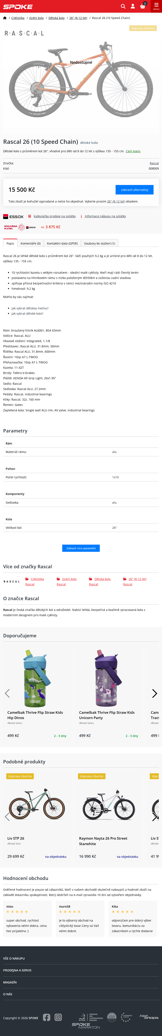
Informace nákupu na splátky (105, 216)
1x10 (115, 477)
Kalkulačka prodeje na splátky (55, 216)
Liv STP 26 (15, 838)
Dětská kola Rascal (100, 581)
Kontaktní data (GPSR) (62, 243)
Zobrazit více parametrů (81, 548)
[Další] (154, 693)
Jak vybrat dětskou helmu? (30, 308)
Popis (10, 243)
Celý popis (133, 151)
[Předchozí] (7, 693)
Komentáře (30, 243)
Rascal (154, 163)
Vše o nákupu (14, 958)
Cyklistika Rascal (34, 581)
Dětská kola (57, 18)
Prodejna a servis (17, 970)
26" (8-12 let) (78, 18)
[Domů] (5, 18)
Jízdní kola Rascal (67, 581)
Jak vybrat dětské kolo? (27, 313)
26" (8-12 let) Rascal (134, 581)
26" (114, 528)
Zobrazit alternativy (134, 190)
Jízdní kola (36, 18)
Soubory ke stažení (99, 243)
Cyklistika (17, 18)
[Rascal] (14, 581)
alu (114, 452)
